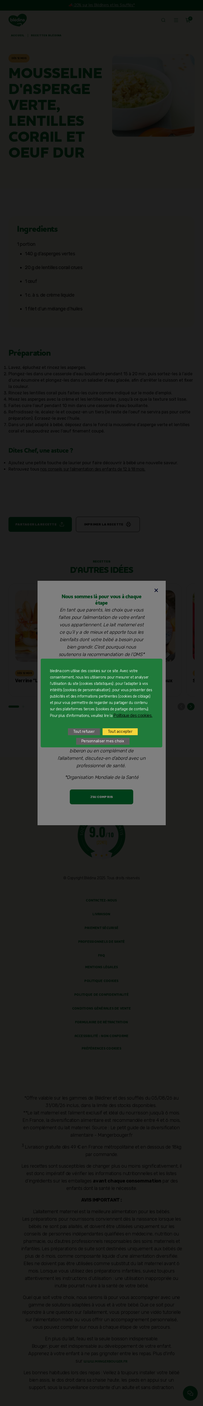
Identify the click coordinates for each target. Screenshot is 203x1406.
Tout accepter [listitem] (120, 731)
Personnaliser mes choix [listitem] (102, 741)
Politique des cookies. (132, 715)
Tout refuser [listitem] (84, 731)
